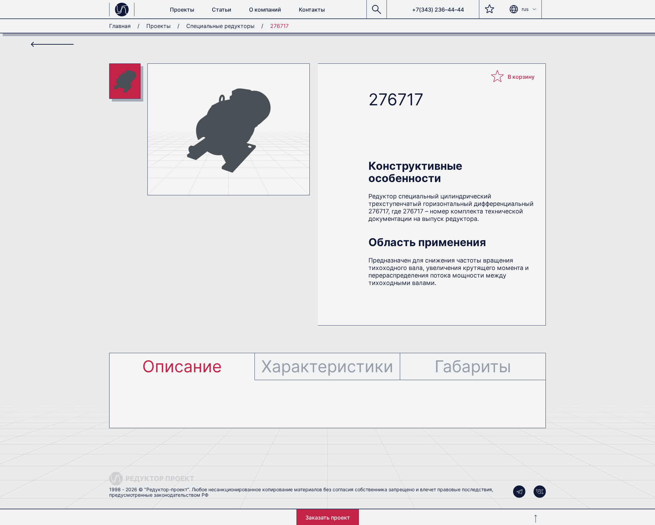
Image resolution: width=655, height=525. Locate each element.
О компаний (265, 9)
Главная (120, 25)
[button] (376, 9)
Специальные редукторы (220, 25)
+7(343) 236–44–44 (438, 9)
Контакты (312, 9)
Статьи (221, 9)
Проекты (182, 9)
